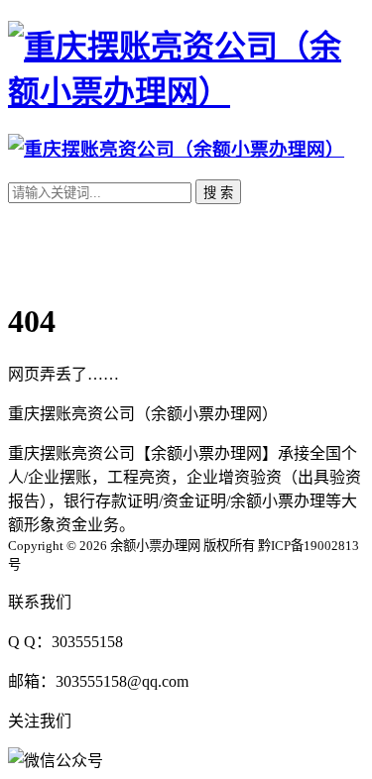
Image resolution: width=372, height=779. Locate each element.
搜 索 (218, 192)
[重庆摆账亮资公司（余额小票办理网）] (186, 92)
